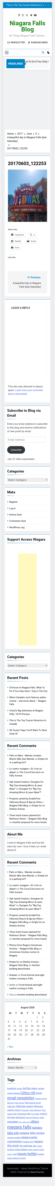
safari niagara (33, 1150)
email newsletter (20, 1098)
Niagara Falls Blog (27, 26)
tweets (22, 1154)
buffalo (19, 1089)
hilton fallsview (35, 1110)
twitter (32, 1154)
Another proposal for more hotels (30, 822)
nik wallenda (25, 1145)
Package (10, 1150)
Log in (12, 508)
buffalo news (30, 1088)
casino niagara (13, 1093)
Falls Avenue (19, 1103)
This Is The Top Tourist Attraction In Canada (24, 5)
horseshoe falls (24, 1114)
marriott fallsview (32, 1118)
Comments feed (17, 521)
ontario (39, 1146)
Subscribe (16, 449)
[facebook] (19, 15)
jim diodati (35, 1114)
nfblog (34, 1121)
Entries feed (15, 514)
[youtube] (35, 15)
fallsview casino (24, 1106)
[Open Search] (43, 52)
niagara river (28, 1142)
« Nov (10, 1046)
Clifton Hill (27, 1093)
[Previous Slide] (43, 5)
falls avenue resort (33, 1103)
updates (40, 1154)
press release (21, 1149)
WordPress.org (16, 527)
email (39, 1093)
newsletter (12, 1121)
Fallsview (11, 1106)
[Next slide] (48, 5)
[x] (27, 15)
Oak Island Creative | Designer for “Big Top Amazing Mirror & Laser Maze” (26, 785)
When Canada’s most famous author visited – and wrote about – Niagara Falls (27, 701)
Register (13, 502)
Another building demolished (32, 994)
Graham (13, 975)
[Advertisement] (27, 99)
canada (41, 1088)
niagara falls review (32, 1133)
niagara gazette (13, 1138)
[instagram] (23, 15)
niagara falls (19, 1127)
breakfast (11, 1088)
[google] (31, 15)
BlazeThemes (37, 1172)
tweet (14, 1154)
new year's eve (24, 1122)
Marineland (20, 1117)
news (42, 1118)
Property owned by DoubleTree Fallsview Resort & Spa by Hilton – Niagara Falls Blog (26, 802)
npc (34, 1145)
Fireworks (25, 1110)
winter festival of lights (16, 1158)
